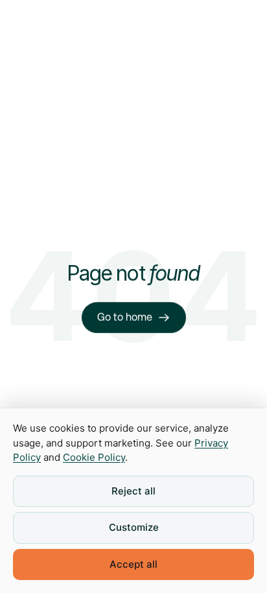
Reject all (133, 491)
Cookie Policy (94, 457)
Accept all (133, 564)
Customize (134, 527)
